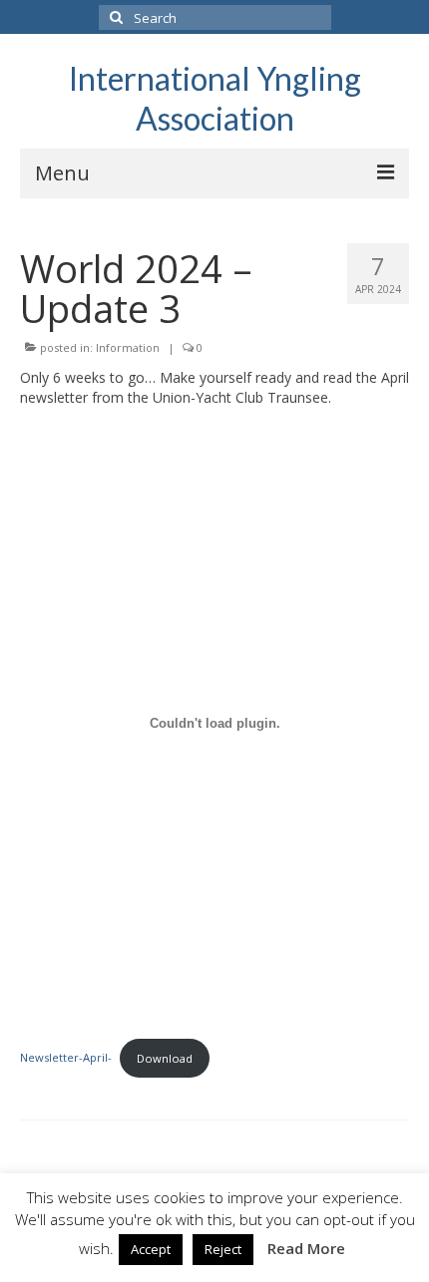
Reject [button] (223, 1249)
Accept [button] (151, 1249)
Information (128, 347)
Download (165, 1058)
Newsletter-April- (66, 1058)
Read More (306, 1248)
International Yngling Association (215, 98)
